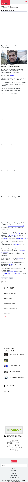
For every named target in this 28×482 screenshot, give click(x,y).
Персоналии (8, 6)
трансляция (4, 278)
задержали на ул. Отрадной (16, 226)
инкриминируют (22, 238)
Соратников (6, 273)
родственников (15, 273)
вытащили (17, 244)
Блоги (14, 473)
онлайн (11, 278)
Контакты (14, 475)
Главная (2, 6)
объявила (20, 258)
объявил (11, 264)
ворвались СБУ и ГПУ (14, 233)
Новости (13, 471)
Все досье (6, 316)
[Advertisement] (14, 27)
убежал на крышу (14, 235)
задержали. (6, 238)
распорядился (12, 271)
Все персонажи (7, 382)
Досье (12, 75)
